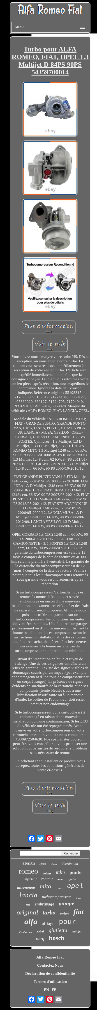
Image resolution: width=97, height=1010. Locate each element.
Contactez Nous (50, 965)
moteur (47, 878)
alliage (48, 923)
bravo (78, 898)
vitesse (54, 864)
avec (60, 879)
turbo (49, 912)
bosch (57, 937)
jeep (28, 904)
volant (47, 873)
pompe (66, 903)
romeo (28, 871)
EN (46, 990)
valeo (64, 914)
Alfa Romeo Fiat (50, 957)
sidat (40, 931)
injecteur (30, 879)
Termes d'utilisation (50, 981)
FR (54, 990)
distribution (70, 863)
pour (67, 922)
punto (75, 872)
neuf (40, 938)
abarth (28, 863)
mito (45, 886)
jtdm (60, 872)
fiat (78, 912)
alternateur (26, 887)
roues (59, 888)
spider (42, 863)
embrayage (44, 904)
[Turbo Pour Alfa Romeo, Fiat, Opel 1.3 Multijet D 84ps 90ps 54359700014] (50, 109)
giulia (72, 879)
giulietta (58, 930)
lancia (28, 895)
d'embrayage (25, 932)
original (27, 912)
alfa (30, 921)
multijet (76, 931)
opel (75, 886)
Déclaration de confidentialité (50, 973)
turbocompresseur (56, 896)
